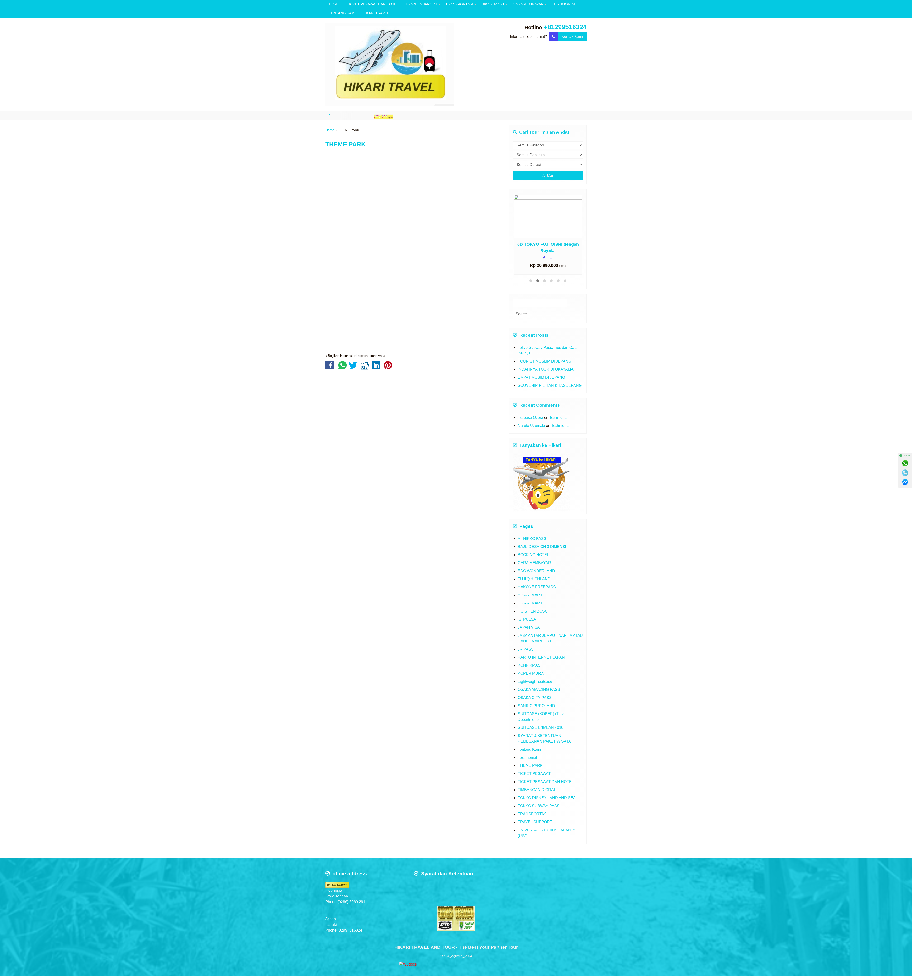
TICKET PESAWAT (534, 774)
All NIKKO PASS (532, 539)
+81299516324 (565, 27)
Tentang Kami (529, 749)
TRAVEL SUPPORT (421, 4)
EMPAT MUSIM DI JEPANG (541, 377)
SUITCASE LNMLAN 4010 (540, 728)
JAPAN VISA (529, 627)
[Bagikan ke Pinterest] (389, 368)
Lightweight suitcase (535, 681)
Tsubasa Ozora (530, 417)
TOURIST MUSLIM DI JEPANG (544, 361)
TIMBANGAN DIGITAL (537, 790)
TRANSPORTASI (459, 4)
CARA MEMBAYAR (528, 4)
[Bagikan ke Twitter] (354, 368)
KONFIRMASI (530, 665)
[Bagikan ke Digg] (366, 368)
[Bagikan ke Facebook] (330, 368)
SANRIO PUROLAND (536, 706)
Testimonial (559, 417)
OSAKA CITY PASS (535, 698)
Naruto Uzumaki (531, 426)
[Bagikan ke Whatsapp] (342, 368)
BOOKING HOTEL (533, 555)
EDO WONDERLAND (536, 571)
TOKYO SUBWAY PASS (539, 806)
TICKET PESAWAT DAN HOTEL (373, 4)
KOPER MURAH (532, 673)
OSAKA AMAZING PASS (539, 690)
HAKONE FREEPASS (537, 587)
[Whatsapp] (905, 463)
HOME (334, 4)
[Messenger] (905, 482)
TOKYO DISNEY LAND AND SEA (547, 798)
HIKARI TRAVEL (376, 13)
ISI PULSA (527, 619)
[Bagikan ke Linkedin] (377, 368)
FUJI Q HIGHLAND (534, 579)
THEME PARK (345, 144)
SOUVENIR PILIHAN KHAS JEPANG (550, 385)
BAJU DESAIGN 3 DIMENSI (542, 547)
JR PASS (526, 649)
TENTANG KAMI (342, 13)
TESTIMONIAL (564, 4)
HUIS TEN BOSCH (534, 611)
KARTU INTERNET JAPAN (541, 657)
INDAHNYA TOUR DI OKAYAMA (546, 369)
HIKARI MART (492, 4)
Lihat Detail (552, 216)
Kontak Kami (572, 36)
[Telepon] (905, 472)
